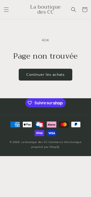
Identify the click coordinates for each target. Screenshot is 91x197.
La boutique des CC (34, 142)
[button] (6, 9)
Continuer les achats (45, 74)
